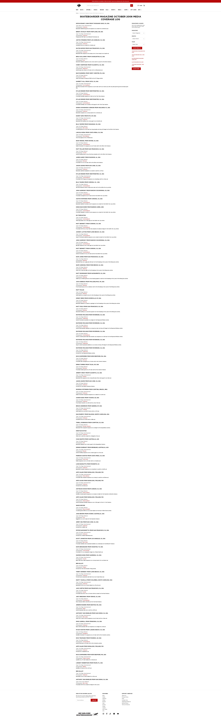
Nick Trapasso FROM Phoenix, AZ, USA (88, 638)
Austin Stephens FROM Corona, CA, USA (89, 198)
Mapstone (85, 68)
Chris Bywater (86, 600)
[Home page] (79, 5)
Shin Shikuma (86, 136)
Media (119, 9)
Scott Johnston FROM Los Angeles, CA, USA (90, 538)
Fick (84, 60)
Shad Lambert (86, 492)
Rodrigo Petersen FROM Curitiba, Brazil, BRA (91, 389)
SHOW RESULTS (137, 48)
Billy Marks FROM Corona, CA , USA (88, 182)
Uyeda (84, 592)
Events (113, 9)
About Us (124, 695)
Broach (84, 451)
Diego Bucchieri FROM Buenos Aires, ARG (90, 207)
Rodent (84, 376)
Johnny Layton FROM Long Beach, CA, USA (90, 232)
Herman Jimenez (87, 426)
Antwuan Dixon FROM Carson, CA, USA (89, 489)
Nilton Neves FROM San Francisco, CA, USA (90, 48)
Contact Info (125, 700)
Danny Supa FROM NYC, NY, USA (86, 116)
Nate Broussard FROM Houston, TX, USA (89, 547)
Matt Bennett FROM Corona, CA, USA (88, 223)
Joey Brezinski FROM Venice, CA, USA (88, 596)
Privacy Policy (125, 697)
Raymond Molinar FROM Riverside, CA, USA (90, 314)
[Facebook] (106, 714)
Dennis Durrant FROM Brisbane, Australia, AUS (92, 447)
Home (77, 13)
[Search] (131, 5)
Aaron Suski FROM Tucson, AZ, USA (87, 397)
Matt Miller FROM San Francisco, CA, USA (90, 149)
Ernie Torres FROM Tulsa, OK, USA (87, 364)
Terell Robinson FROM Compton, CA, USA (90, 422)
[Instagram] (103, 713)
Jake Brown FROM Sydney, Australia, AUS (90, 513)
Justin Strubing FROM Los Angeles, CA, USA (90, 40)
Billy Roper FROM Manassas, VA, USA (88, 124)
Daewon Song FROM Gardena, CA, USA (88, 555)
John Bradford (86, 94)
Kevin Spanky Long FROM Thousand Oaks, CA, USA (92, 23)
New (77, 9)
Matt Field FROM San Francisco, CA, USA (89, 306)
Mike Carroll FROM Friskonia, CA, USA (89, 621)
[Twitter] (114, 714)
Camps (126, 9)
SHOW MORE (136, 68)
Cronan (84, 152)
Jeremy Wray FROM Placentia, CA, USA (89, 372)
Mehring (85, 260)
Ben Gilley (79, 563)
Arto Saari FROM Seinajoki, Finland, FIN (89, 472)
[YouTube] (118, 713)
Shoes (95, 9)
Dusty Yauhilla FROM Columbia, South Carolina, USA (94, 580)
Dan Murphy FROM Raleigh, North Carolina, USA (92, 414)
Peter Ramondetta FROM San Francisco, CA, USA (92, 530)
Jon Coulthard (86, 85)
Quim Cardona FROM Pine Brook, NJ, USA (89, 265)
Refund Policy (125, 703)
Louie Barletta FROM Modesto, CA (87, 464)
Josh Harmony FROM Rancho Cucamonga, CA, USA (93, 190)
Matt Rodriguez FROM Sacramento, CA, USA (90, 273)
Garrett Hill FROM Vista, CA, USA (87, 81)
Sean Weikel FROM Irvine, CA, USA (87, 140)
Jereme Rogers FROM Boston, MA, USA (88, 605)
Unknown (85, 27)
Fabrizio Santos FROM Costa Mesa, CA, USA (90, 455)
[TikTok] (110, 713)
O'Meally (85, 409)
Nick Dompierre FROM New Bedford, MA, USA (91, 356)
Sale (107, 9)
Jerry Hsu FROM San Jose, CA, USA (87, 522)
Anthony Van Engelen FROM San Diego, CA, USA (92, 613)
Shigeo (84, 567)
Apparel (88, 9)
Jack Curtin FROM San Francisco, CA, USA (90, 588)
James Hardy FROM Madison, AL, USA (88, 157)
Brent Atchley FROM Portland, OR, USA (89, 31)
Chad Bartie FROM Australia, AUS (87, 439)
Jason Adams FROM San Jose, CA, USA (88, 165)
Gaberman (85, 318)
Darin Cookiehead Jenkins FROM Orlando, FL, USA (93, 107)
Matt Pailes (80, 290)
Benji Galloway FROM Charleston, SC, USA (90, 56)
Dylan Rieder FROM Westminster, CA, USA (90, 91)
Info (139, 9)
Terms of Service (126, 704)
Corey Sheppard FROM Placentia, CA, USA (90, 65)
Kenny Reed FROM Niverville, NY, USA (88, 298)
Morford (85, 161)
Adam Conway (86, 658)
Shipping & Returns (126, 701)
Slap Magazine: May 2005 (137, 62)
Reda (84, 76)
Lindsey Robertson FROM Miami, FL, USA (89, 663)
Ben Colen (85, 127)
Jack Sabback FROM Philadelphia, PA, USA (90, 281)
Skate (81, 9)
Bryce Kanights (86, 509)
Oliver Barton (86, 476)
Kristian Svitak (81, 431)
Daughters (85, 633)
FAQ (123, 698)
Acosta (84, 558)
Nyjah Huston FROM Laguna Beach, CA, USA (90, 629)
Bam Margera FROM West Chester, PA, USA (90, 73)
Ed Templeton (81, 215)
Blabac (84, 666)
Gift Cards (133, 9)
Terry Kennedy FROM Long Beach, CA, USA (90, 571)
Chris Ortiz (85, 459)
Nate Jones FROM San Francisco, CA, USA (89, 256)
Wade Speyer (80, 505)
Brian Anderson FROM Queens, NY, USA (89, 406)
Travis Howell (86, 550)
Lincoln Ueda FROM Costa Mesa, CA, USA (89, 132)
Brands (102, 9)
